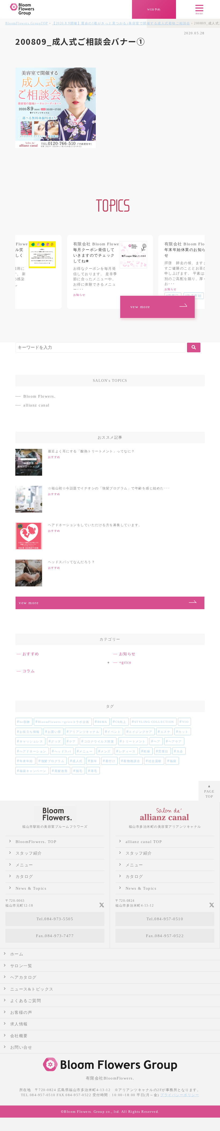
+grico (125, 662)
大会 (180, 751)
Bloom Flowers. (39, 396)
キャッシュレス (31, 741)
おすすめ (31, 654)
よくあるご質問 (25, 1001)
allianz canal (36, 405)
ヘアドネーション (33, 751)
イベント (114, 731)
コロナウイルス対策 (99, 741)
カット (183, 731)
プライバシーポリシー (179, 1095)
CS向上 (120, 721)
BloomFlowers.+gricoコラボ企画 (63, 721)
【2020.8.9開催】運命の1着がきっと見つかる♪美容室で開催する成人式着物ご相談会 (121, 23)
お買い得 (54, 731)
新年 (94, 761)
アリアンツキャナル (84, 731)
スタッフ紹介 (29, 853)
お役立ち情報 (30, 731)
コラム (29, 671)
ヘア (157, 741)
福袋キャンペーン (33, 771)
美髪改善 (61, 771)
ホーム (17, 954)
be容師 (25, 721)
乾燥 (147, 751)
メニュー (86, 751)
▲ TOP (209, 791)
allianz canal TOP (144, 842)
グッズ (56, 741)
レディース (127, 751)
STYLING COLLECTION (154, 721)
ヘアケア (175, 741)
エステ (165, 731)
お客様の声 (21, 1012)
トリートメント (134, 741)
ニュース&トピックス (32, 989)
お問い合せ (21, 1047)
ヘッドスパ (62, 751)
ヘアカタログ (23, 977)
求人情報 (19, 1024)
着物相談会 (131, 761)
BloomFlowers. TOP (36, 842)
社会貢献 (155, 761)
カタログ (24, 876)
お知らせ (127, 654)
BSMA (102, 721)
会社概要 (19, 1036)
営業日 (163, 751)
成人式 (77, 761)
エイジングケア (140, 731)
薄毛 (94, 771)
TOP (26, 23)
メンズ (106, 751)
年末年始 (26, 761)
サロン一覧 (21, 966)
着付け (110, 761)
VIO (185, 721)
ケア (72, 741)
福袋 (173, 761)
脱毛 (79, 771)
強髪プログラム (53, 761)
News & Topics (31, 888)
